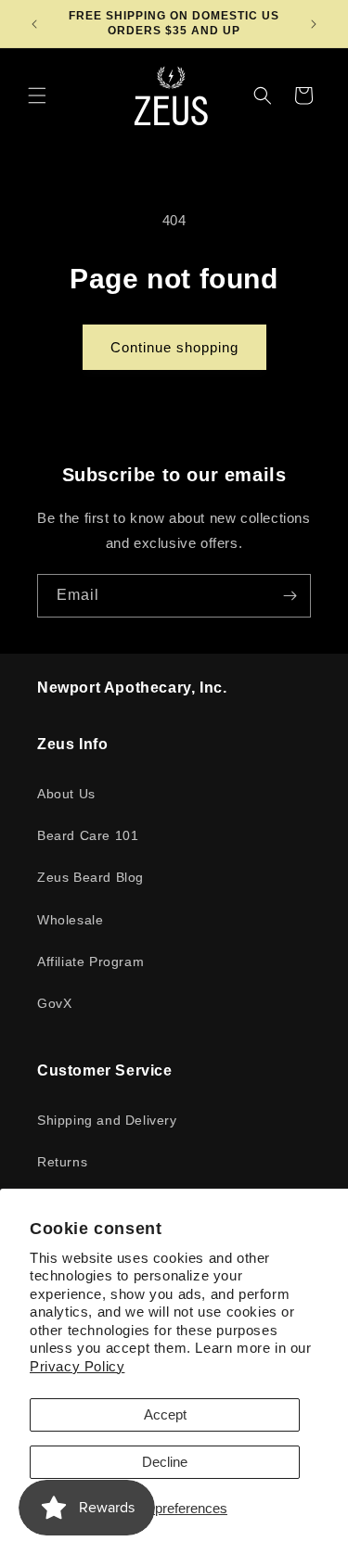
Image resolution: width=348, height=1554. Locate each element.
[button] (37, 95)
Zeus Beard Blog (90, 877)
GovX (54, 1003)
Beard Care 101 (87, 835)
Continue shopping (174, 347)
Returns (62, 1161)
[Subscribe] (289, 596)
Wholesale (70, 919)
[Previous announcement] (34, 24)
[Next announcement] (313, 24)
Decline (164, 1462)
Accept (165, 1414)
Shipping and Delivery (107, 1120)
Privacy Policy (77, 1366)
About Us (66, 793)
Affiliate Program (90, 961)
